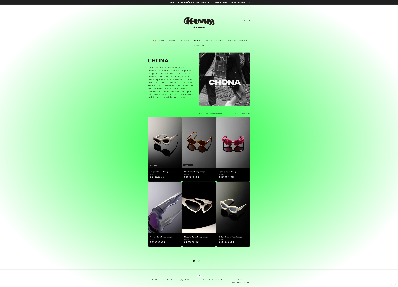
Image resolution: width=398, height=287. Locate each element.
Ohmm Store (162, 280)
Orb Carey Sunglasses (194, 172)
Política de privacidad (211, 280)
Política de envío (244, 280)
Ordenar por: (203, 113)
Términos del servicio (228, 280)
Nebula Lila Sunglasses (161, 237)
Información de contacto (241, 282)
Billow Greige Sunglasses (162, 172)
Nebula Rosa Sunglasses (230, 172)
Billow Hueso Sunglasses (230, 237)
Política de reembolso (193, 280)
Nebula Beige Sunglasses (196, 237)
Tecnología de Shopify (175, 280)
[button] (150, 20)
